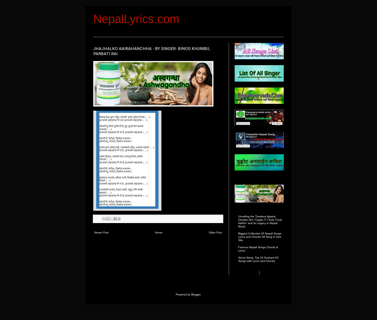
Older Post (215, 232)
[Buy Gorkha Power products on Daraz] (259, 194)
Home (158, 232)
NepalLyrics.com (136, 19)
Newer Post (101, 232)
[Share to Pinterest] (119, 219)
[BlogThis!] (108, 219)
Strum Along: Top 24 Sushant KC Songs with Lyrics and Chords (258, 259)
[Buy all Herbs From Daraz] (153, 105)
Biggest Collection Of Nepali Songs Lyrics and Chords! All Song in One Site (259, 237)
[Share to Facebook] (115, 219)
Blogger (196, 294)
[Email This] (104, 219)
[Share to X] (111, 219)
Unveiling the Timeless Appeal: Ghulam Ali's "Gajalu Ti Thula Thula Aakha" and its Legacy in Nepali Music (260, 221)
